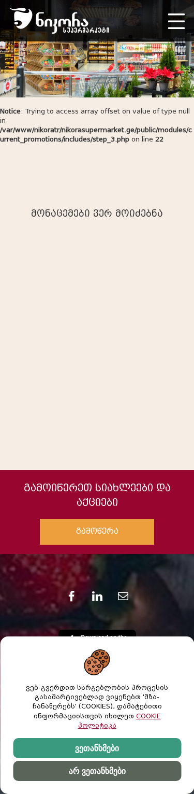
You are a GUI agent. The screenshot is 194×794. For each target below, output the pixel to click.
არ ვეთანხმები (97, 771)
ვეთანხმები (97, 748)
